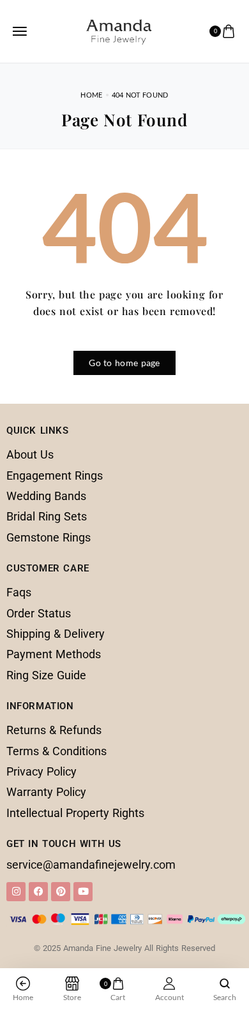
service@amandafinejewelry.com (91, 864)
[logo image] (118, 29)
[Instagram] (16, 891)
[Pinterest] (60, 891)
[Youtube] (83, 891)
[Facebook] (38, 891)
